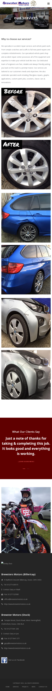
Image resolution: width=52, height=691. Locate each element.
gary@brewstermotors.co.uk (15, 643)
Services (16, 687)
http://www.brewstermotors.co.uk (17, 604)
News (33, 687)
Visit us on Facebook (16, 660)
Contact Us (43, 687)
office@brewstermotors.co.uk (15, 599)
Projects (25, 687)
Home (7, 687)
